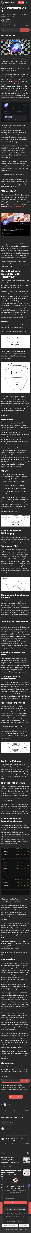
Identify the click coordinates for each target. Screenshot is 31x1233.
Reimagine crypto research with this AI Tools (11, 1171)
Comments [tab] (5, 1123)
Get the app (23, 1225)
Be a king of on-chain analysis (10, 1162)
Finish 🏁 (8, 19)
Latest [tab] (8, 1153)
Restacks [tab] (12, 1123)
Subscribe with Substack (17, 1209)
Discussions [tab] (14, 1153)
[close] (26, 1178)
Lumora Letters (9, 1138)
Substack (7, 1229)
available (10, 901)
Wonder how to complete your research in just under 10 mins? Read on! (10, 1175)
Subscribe (21, 2)
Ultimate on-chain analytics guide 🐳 (8, 1159)
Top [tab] (3, 1153)
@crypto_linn (16, 81)
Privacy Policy (21, 1216)
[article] (15, 1162)
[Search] (28, 1153)
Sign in (27, 2)
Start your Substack (11, 1225)
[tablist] (8, 1122)
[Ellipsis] (28, 1138)
